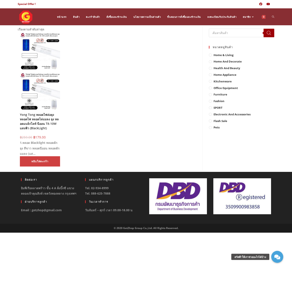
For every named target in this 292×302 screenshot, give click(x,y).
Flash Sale (220, 121)
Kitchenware (223, 81)
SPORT (218, 108)
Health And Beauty (227, 68)
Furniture (220, 94)
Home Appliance (225, 75)
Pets (217, 127)
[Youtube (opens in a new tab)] (268, 4)
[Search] (269, 33)
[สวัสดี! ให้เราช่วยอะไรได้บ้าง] (277, 257)
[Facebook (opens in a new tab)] (260, 4)
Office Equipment (226, 88)
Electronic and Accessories (232, 114)
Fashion (219, 101)
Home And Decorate (228, 61)
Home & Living (223, 55)
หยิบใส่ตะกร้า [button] (40, 161)
